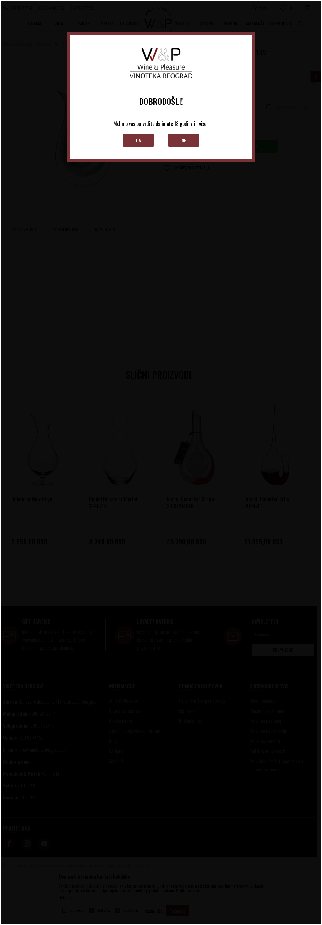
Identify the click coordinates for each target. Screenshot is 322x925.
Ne (184, 140)
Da (138, 140)
